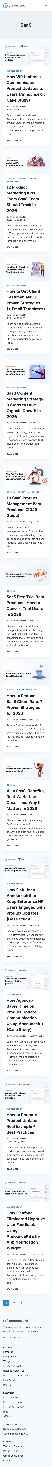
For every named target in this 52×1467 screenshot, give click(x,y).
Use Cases (9, 1380)
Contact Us (9, 1460)
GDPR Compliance (13, 1455)
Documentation (11, 1397)
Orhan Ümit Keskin (17, 106)
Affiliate (7, 1416)
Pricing (7, 1385)
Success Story (14, 71)
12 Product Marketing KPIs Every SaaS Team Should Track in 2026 (23, 199)
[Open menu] (46, 5)
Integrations (10, 1356)
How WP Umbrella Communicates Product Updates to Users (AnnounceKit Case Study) (26, 88)
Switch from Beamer (14, 1429)
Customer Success (26, 690)
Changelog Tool (12, 1366)
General (11, 179)
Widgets (7, 1361)
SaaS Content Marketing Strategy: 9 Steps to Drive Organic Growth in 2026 (25, 405)
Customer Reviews (13, 1407)
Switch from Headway (15, 1433)
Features (8, 1351)
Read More (14, 140)
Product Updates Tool (15, 1375)
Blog (5, 1411)
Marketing (22, 179)
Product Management (28, 492)
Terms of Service (12, 1446)
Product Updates (12, 1402)
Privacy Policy (11, 1451)
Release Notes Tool (14, 1370)
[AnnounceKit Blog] (14, 5)
